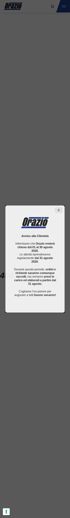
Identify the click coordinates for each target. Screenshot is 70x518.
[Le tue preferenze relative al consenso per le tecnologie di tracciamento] (6, 511)
